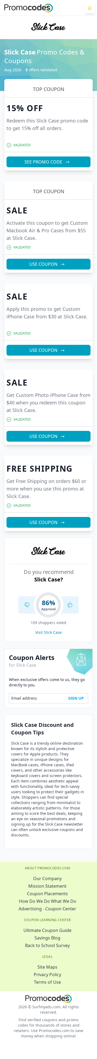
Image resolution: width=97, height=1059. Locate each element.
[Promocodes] (28, 8)
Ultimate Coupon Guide (47, 930)
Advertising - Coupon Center (47, 909)
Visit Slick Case (48, 632)
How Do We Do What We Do (47, 901)
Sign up (76, 698)
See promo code (43, 162)
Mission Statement (47, 886)
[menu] (90, 8)
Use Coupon (43, 264)
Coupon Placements (47, 894)
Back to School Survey (47, 945)
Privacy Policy (47, 975)
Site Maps (47, 967)
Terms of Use (47, 982)
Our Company (47, 878)
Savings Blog (47, 938)
